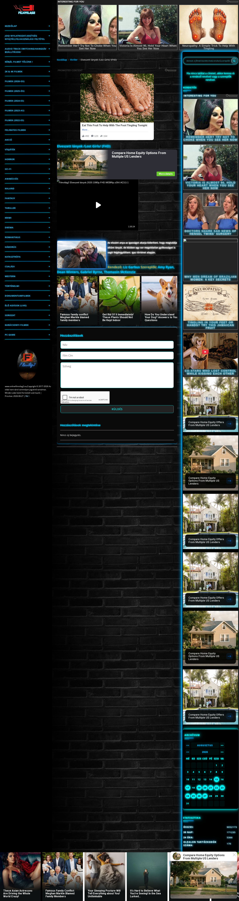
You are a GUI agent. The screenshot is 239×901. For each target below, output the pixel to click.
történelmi (12, 286)
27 (205, 796)
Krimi (8, 217)
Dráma (9, 227)
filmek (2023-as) (14, 110)
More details (166, 174)
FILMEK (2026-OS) (15, 81)
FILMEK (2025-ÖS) (15, 91)
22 (216, 787)
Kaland (9, 188)
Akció (8, 139)
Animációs (11, 178)
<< (187, 745)
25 (193, 796)
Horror (10, 159)
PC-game (10, 334)
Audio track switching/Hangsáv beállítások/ (25, 50)
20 (205, 787)
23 (222, 787)
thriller (10, 208)
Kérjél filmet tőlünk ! (19, 61)
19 (199, 787)
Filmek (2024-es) (14, 100)
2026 (205, 752)
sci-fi (8, 169)
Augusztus (205, 745)
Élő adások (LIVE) (16, 305)
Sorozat (10, 315)
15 (216, 779)
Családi (10, 266)
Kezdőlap (11, 26)
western (10, 276)
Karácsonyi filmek (17, 325)
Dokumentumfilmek (17, 295)
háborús (10, 247)
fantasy (10, 198)
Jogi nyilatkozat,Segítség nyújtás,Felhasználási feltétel (25, 37)
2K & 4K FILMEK (13, 71)
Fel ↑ (28, 396)
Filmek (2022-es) (14, 120)
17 (187, 787)
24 (187, 796)
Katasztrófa (13, 256)
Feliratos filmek (15, 130)
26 (199, 796)
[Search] (234, 61)
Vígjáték (10, 149)
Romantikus (12, 237)
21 (210, 787)
